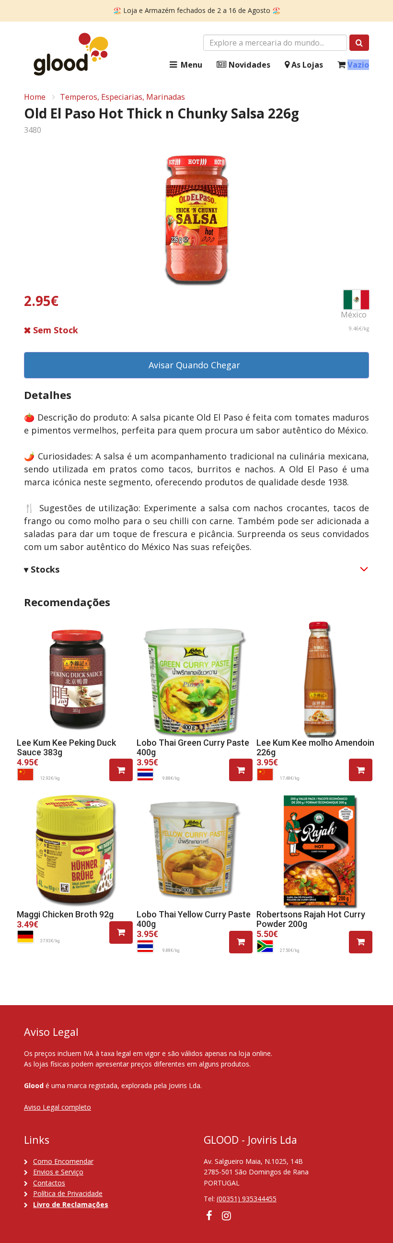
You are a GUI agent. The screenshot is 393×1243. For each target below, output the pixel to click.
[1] (121, 770)
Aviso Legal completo (57, 1107)
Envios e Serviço (58, 1171)
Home (35, 97)
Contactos (49, 1182)
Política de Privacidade (68, 1193)
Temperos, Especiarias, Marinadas (122, 97)
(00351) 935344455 (247, 1198)
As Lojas (306, 64)
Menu (190, 64)
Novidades (248, 64)
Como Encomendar (63, 1161)
